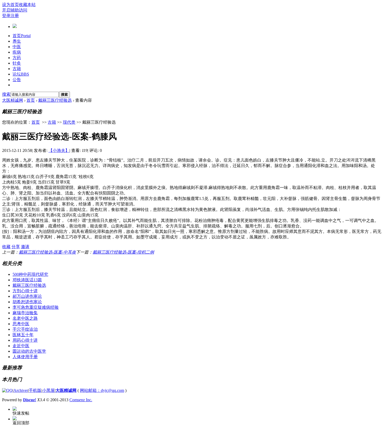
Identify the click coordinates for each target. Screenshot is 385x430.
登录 (6, 15)
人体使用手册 (25, 356)
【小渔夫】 (58, 150)
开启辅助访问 (14, 10)
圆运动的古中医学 (29, 351)
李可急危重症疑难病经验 (36, 307)
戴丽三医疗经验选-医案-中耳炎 (47, 252)
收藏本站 (27, 4)
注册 (14, 15)
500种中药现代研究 (30, 274)
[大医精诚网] (15, 25)
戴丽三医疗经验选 (55, 100)
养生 (17, 41)
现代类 (69, 122)
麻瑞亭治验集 (25, 313)
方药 (17, 57)
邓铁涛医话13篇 (27, 280)
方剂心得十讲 (25, 291)
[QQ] (7, 390)
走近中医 (21, 345)
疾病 (17, 52)
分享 (16, 246)
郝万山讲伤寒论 (27, 296)
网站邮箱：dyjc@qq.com (102, 390)
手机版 (35, 390)
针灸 (17, 63)
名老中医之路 (25, 318)
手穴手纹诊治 (25, 329)
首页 (22, 35)
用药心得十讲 (25, 340)
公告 (17, 79)
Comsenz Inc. (80, 400)
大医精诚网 (12, 100)
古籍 (17, 68)
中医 (17, 46)
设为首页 (10, 4)
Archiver (20, 390)
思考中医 (21, 324)
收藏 (6, 246)
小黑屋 (48, 390)
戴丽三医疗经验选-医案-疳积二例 (123, 252)
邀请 (25, 246)
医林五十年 (23, 334)
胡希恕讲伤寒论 (27, 302)
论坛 (21, 74)
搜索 (6, 94)
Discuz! (29, 400)
